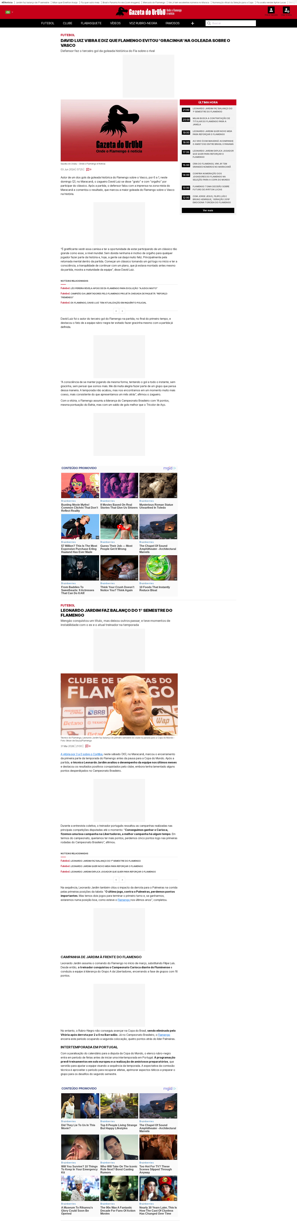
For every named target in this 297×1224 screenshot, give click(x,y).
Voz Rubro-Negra (143, 23)
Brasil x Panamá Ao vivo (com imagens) (121, 2)
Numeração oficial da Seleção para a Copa (232, 2)
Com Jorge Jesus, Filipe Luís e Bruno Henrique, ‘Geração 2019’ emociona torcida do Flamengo (212, 199)
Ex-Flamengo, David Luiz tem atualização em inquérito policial (108, 302)
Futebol (47, 23)
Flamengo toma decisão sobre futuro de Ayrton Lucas (211, 188)
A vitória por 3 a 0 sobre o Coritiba (81, 754)
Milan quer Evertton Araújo (65, 2)
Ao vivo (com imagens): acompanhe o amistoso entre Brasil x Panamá (213, 142)
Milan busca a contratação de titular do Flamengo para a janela (211, 121)
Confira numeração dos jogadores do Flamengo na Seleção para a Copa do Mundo (211, 176)
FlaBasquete (91, 23)
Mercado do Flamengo (154, 2)
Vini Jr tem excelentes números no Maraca (188, 2)
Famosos (173, 23)
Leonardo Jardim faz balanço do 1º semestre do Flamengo (213, 110)
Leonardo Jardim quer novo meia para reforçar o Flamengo (213, 133)
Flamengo (124, 900)
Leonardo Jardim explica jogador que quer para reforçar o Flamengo (213, 154)
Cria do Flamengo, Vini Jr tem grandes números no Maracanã (212, 165)
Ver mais (208, 210)
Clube (67, 23)
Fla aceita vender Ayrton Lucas (271, 2)
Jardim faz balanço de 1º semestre (32, 2)
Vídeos (115, 23)
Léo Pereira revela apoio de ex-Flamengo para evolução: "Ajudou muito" (114, 288)
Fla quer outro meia (90, 2)
